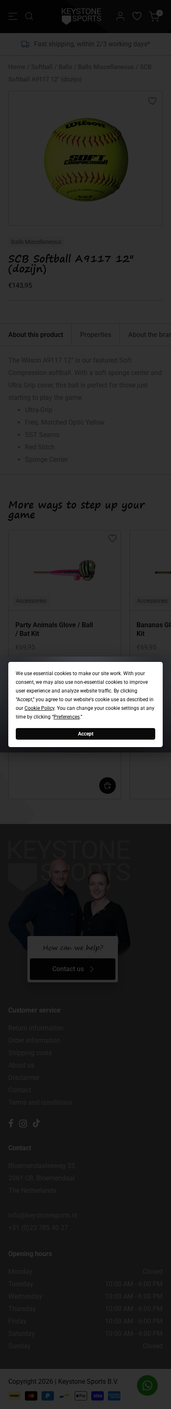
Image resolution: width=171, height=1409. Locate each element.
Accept (85, 734)
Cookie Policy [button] (39, 708)
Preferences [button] (67, 717)
